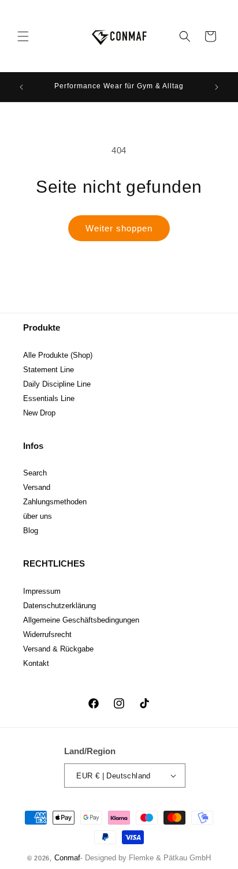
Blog (30, 530)
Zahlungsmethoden (55, 501)
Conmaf (67, 857)
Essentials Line (49, 398)
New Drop (39, 413)
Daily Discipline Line (57, 384)
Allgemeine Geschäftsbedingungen (81, 620)
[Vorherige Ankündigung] (21, 87)
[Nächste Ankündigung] (216, 87)
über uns (37, 516)
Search (35, 473)
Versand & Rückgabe (58, 649)
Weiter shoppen (119, 228)
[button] (23, 36)
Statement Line (48, 369)
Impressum (42, 591)
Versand (36, 487)
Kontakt (36, 663)
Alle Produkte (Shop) (57, 355)
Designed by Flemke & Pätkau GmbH (148, 857)
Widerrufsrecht (47, 634)
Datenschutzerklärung (59, 605)
